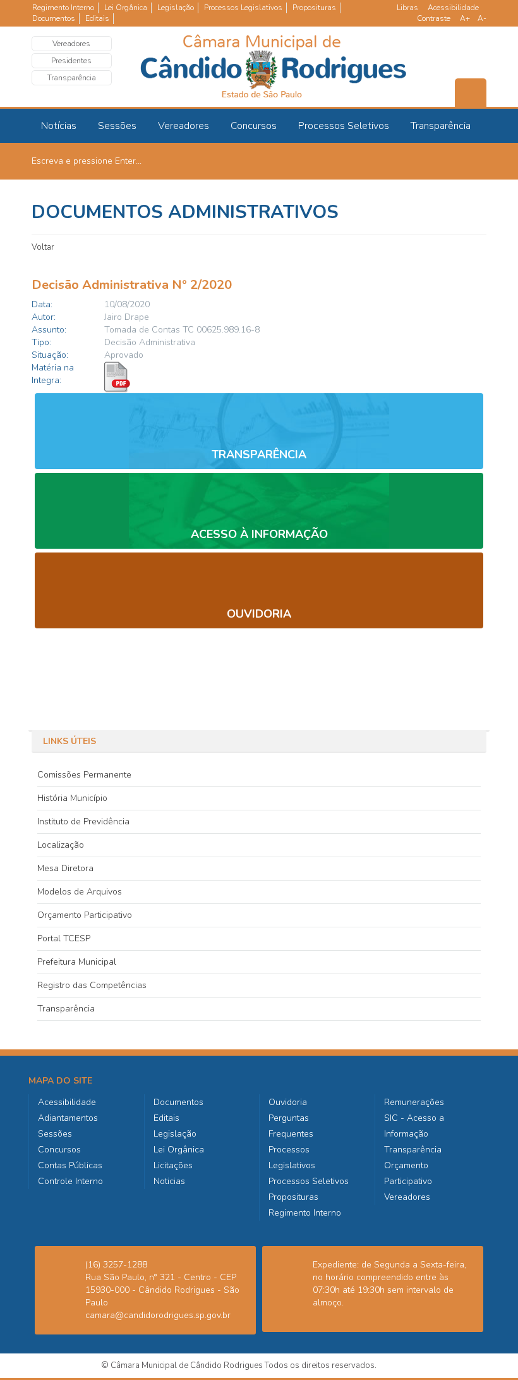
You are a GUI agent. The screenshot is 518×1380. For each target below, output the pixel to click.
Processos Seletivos (343, 126)
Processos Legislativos (243, 8)
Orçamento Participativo (84, 915)
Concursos (254, 126)
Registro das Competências (92, 985)
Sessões (117, 126)
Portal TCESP (63, 938)
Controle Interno (70, 1181)
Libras (407, 8)
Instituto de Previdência (83, 821)
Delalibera (398, 1365)
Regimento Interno (63, 8)
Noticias (169, 1181)
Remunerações (414, 1102)
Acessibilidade (453, 8)
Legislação (175, 8)
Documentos (53, 18)
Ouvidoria (287, 1102)
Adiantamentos (68, 1118)
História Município (72, 798)
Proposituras (314, 8)
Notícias (58, 126)
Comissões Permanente (84, 775)
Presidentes (71, 61)
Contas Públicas (70, 1165)
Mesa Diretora (65, 868)
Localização (60, 845)
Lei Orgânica (125, 8)
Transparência (71, 78)
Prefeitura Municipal (76, 962)
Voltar (43, 247)
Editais (97, 18)
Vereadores (71, 44)
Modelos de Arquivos (79, 892)
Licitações (173, 1165)
